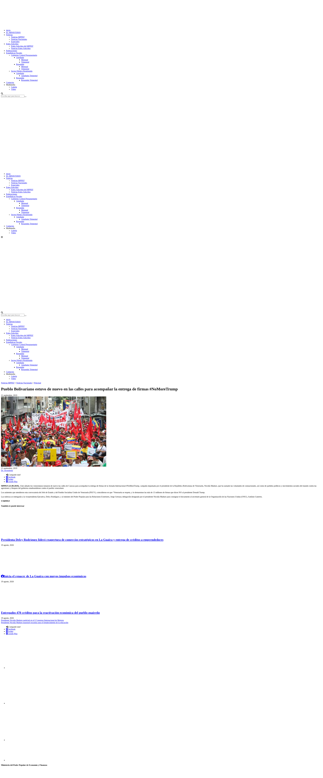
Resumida (20, 64)
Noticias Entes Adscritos (21, 48)
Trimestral (25, 62)
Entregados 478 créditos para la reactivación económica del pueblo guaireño (50, 612)
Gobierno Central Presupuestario (24, 55)
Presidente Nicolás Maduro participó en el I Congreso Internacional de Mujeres (32, 620)
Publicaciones (11, 51)
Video (13, 89)
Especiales (15, 42)
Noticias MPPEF (18, 37)
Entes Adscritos (12, 44)
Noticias (9, 35)
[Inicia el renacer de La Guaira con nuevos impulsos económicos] (20, 571)
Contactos (10, 82)
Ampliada (20, 57)
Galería (14, 87)
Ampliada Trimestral (29, 76)
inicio (8, 30)
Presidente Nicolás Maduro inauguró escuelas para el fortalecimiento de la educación (34, 622)
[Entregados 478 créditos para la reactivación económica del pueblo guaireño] (20, 607)
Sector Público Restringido (21, 71)
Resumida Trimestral (29, 80)
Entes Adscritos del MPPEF (22, 46)
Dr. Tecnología (7, 470)
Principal (37, 383)
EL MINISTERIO (13, 32)
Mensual (24, 60)
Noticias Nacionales (19, 39)
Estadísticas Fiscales (14, 53)
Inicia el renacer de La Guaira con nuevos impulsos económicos (45, 576)
